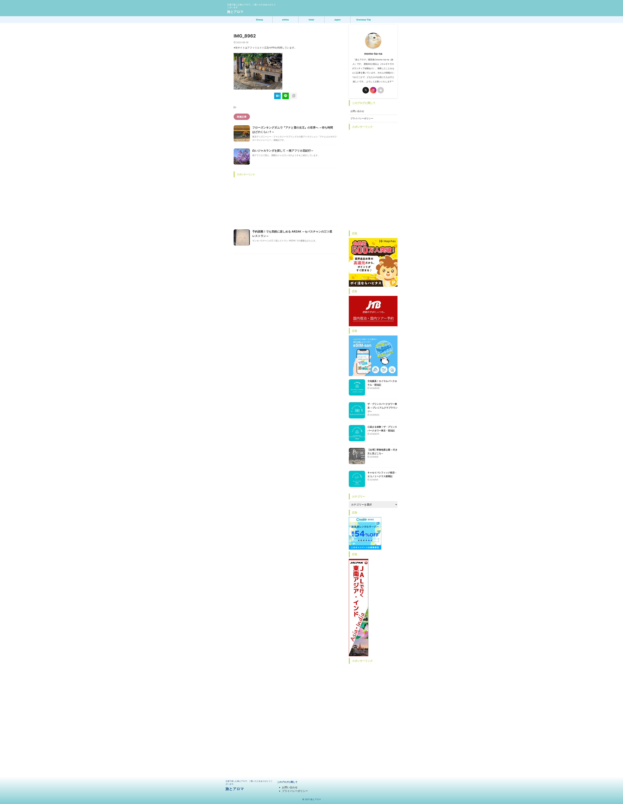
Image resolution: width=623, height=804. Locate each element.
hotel (311, 19)
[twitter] (365, 90)
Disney (259, 19)
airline (285, 19)
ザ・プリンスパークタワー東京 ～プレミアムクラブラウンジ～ (382, 407)
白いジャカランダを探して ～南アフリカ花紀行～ (283, 150)
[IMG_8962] (277, 96)
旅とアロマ (235, 12)
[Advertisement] (285, 201)
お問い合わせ (357, 111)
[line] (285, 96)
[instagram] (373, 90)
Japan (337, 19)
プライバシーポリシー (361, 118)
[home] (380, 90)
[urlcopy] (293, 96)
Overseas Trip (363, 19)
